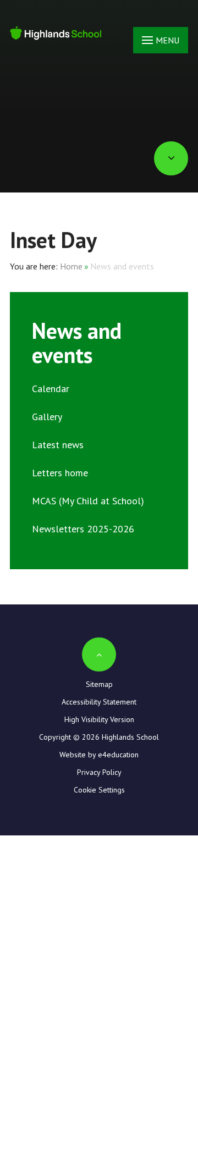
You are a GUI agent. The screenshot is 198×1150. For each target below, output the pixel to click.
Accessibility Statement (99, 702)
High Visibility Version (99, 719)
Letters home (60, 472)
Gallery (47, 416)
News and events (122, 266)
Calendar (50, 388)
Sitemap (99, 684)
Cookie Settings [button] (99, 790)
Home (71, 266)
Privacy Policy (99, 772)
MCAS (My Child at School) (88, 500)
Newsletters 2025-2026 (83, 528)
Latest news (58, 444)
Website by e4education (99, 755)
